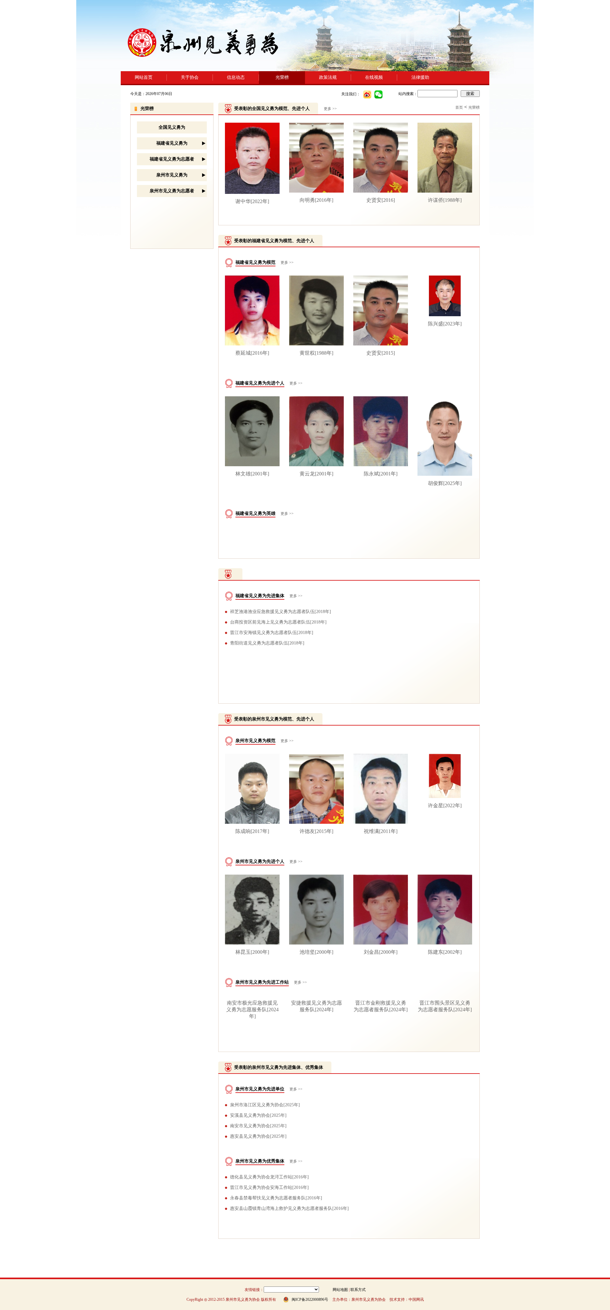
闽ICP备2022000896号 (310, 1299)
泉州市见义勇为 (171, 175)
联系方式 (358, 1289)
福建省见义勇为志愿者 (172, 159)
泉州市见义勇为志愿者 (172, 190)
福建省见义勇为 (171, 143)
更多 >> (287, 262)
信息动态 (236, 77)
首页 (459, 107)
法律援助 (420, 77)
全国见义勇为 (172, 127)
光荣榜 (282, 77)
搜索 (470, 93)
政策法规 (328, 77)
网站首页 (143, 77)
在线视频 (374, 77)
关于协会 (190, 77)
